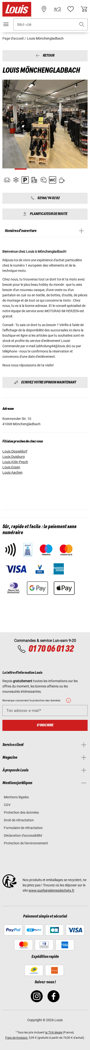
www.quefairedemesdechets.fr (51, 890)
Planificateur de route (48, 214)
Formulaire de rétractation (23, 828)
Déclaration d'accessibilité (23, 835)
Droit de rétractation (19, 820)
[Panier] (84, 9)
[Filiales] (44, 9)
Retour (48, 56)
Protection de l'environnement (26, 843)
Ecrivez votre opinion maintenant (48, 382)
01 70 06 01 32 (50, 649)
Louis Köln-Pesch (15, 462)
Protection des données (21, 812)
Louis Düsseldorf (14, 451)
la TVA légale (53, 1032)
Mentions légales (16, 797)
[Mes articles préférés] (70, 9)
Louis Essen (11, 467)
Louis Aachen (12, 472)
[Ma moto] (57, 9)
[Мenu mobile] (6, 24)
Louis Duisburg (13, 457)
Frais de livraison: (16, 1037)
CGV (7, 805)
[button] (82, 24)
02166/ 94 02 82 (48, 198)
